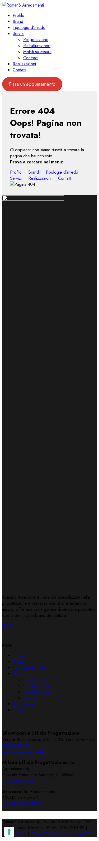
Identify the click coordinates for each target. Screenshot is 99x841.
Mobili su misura (37, 52)
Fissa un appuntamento (32, 84)
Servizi (18, 34)
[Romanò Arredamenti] (23, 5)
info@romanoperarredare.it (26, 752)
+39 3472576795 (18, 781)
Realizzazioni (24, 64)
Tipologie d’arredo (29, 27)
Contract (30, 58)
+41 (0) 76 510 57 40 (21, 804)
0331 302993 (14, 746)
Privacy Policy (43, 834)
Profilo (18, 15)
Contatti (19, 70)
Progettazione (35, 40)
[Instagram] (10, 626)
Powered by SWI (74, 834)
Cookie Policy (14, 834)
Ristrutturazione (36, 46)
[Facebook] (4, 626)
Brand (18, 21)
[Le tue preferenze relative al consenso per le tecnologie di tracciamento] (9, 832)
